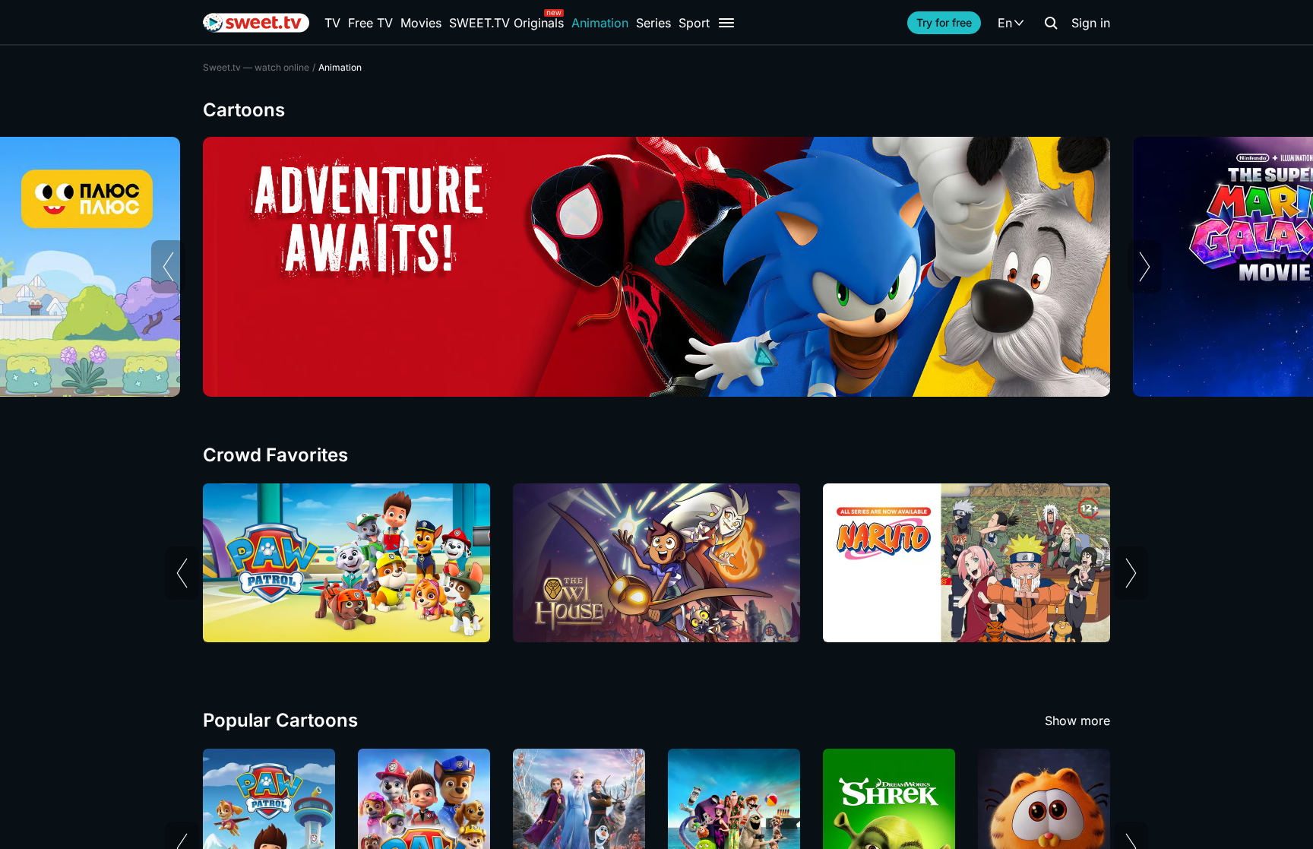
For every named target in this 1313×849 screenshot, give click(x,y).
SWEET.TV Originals (506, 22)
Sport (694, 22)
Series (653, 22)
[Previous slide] (168, 266)
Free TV (370, 22)
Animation (599, 22)
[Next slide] (1145, 266)
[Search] (1051, 23)
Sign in (1090, 22)
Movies (420, 22)
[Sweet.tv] (256, 23)
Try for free (944, 22)
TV (332, 22)
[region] (656, 267)
